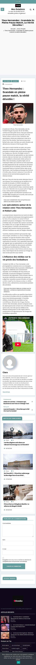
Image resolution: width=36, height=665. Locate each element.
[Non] (34, 659)
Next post (6, 406)
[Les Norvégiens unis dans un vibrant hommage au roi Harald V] (18, 431)
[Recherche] (30, 9)
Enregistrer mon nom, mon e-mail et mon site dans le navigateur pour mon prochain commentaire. (17, 560)
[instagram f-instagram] (18, 1)
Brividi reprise (5, 645)
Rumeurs (15, 81)
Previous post (7, 399)
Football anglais (16, 648)
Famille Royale (26, 645)
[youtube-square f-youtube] (20, 1)
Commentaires (7, 523)
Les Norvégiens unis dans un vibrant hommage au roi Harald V (16, 444)
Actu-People (7, 81)
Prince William (5, 651)
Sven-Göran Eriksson (17, 651)
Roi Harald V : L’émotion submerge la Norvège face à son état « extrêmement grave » (16, 474)
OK (18, 662)
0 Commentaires (8, 84)
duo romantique (16, 645)
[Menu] (2, 9)
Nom (4, 539)
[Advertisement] (18, 54)
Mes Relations (18, 9)
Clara (24, 81)
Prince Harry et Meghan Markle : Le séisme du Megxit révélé (16, 505)
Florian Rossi (5, 648)
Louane (24, 648)
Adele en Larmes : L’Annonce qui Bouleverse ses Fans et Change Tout (16, 402)
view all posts (6, 392)
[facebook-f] (16, 1)
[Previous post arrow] (32, 402)
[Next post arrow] (32, 410)
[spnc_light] (33, 9)
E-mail (4, 549)
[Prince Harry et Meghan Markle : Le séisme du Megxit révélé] (18, 492)
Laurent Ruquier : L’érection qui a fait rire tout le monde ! (16, 410)
